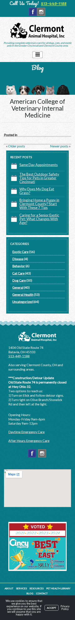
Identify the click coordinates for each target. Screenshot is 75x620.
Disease (18, 259)
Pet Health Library (58, 588)
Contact (42, 593)
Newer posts (59, 146)
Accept (51, 607)
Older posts (16, 146)
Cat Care (18, 273)
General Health (22, 294)
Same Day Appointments (38, 165)
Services (21, 588)
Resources (37, 588)
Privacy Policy (65, 608)
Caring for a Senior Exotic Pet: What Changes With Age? (39, 219)
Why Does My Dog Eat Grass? (36, 191)
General (17, 287)
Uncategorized (22, 302)
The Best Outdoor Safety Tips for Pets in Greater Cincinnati (39, 178)
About (9, 588)
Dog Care (19, 280)
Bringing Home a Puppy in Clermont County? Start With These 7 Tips (39, 204)
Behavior (18, 266)
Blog (29, 593)
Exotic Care (20, 252)
